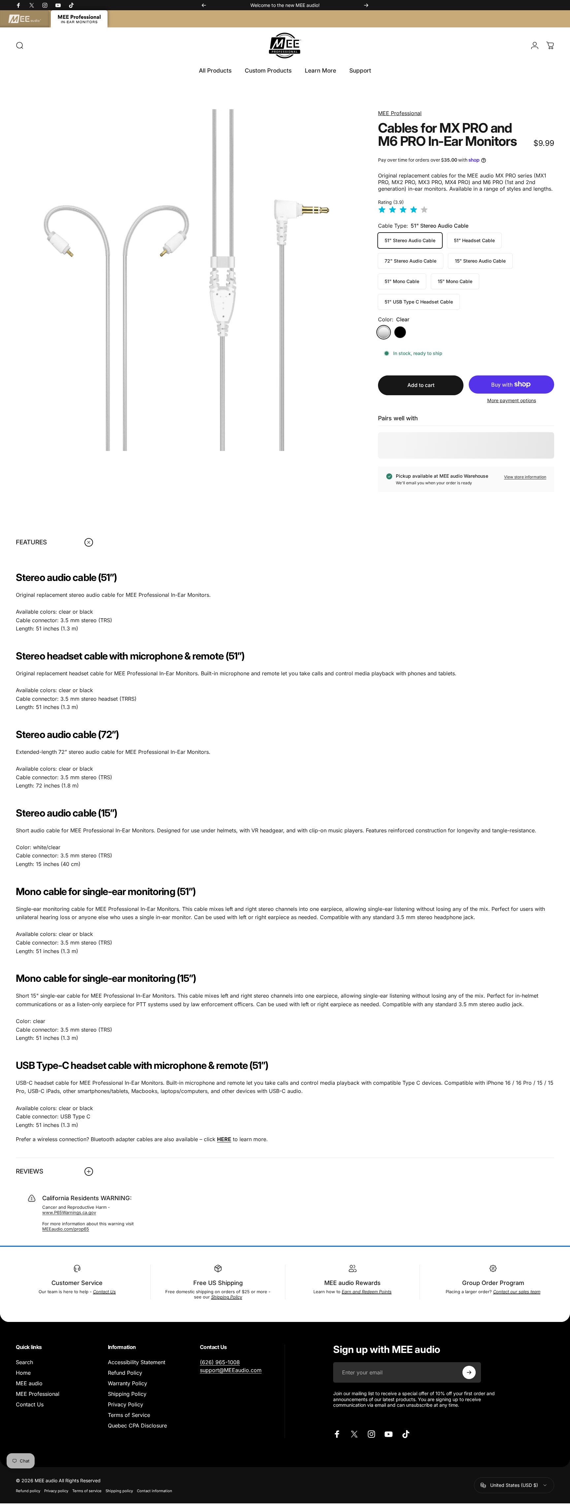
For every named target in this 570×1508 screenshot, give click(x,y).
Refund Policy (125, 1372)
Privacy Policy (125, 1404)
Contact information (154, 1491)
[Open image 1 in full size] (187, 280)
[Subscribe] (469, 1372)
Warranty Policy (127, 1383)
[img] (403, 210)
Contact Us (30, 1404)
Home (23, 1372)
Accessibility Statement (136, 1362)
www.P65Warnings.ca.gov (69, 1212)
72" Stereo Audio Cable (410, 261)
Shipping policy (119, 1491)
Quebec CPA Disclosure (137, 1425)
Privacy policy (56, 1491)
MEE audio (29, 1383)
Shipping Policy (127, 1394)
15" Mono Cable (455, 281)
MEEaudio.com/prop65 (65, 1229)
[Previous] (204, 5)
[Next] (366, 5)
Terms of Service (129, 1415)
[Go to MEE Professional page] (79, 18)
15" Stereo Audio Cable (480, 261)
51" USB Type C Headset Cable (419, 302)
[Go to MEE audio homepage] (24, 18)
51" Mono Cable (402, 281)
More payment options (511, 400)
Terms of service (87, 1491)
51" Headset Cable (474, 240)
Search (24, 1362)
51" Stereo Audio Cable (410, 240)
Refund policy (28, 1491)
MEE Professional (400, 113)
